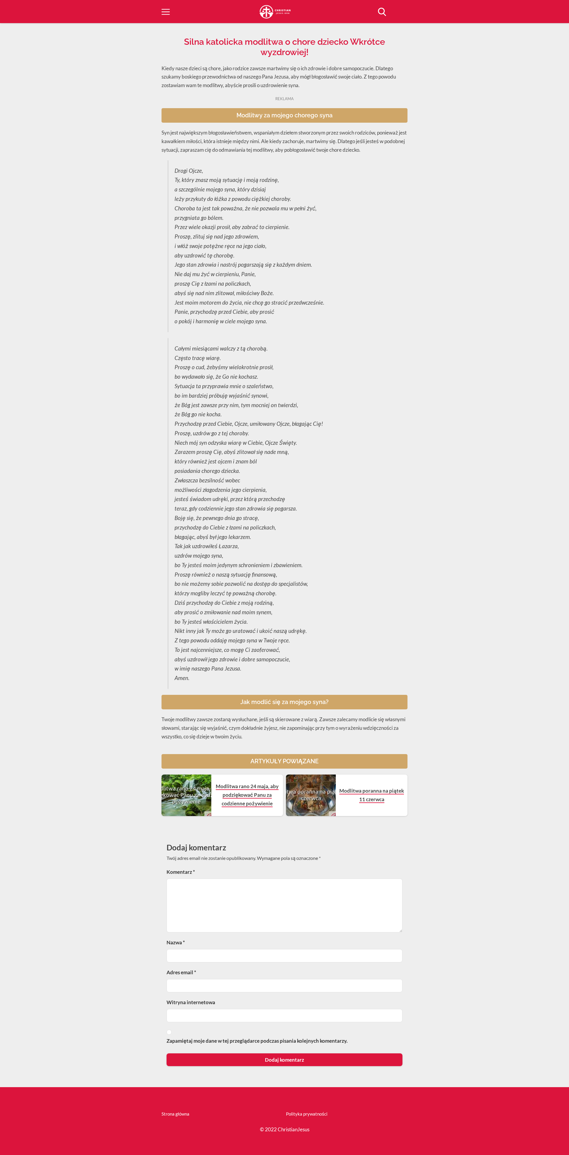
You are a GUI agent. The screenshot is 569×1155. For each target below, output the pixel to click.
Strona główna (175, 1113)
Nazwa (176, 942)
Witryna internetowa (191, 1002)
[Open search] (382, 12)
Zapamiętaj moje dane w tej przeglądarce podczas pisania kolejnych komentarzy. (257, 1041)
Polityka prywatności (306, 1113)
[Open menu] (166, 12)
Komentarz (181, 872)
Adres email (181, 972)
